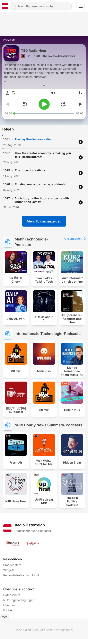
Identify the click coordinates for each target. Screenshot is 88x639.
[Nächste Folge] (80, 104)
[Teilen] (7, 92)
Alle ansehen (73, 238)
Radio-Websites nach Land (21, 575)
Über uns (9, 605)
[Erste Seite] (63, 104)
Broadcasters (12, 565)
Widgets (8, 570)
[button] (53, 92)
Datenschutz (11, 595)
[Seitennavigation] (81, 6)
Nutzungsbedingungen (18, 600)
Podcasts (9, 40)
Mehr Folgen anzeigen (44, 221)
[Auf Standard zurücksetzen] (24, 104)
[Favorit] (13, 92)
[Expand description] (44, 85)
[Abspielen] (44, 104)
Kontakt (8, 610)
